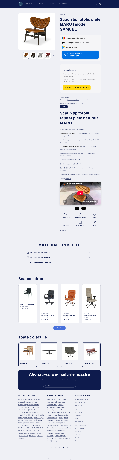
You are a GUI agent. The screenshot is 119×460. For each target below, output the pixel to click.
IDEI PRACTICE (79, 406)
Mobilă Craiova (35, 407)
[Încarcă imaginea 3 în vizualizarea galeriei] (40, 55)
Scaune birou (61, 407)
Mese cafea (56, 423)
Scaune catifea (52, 417)
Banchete (50, 436)
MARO (64, 106)
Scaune (49, 399)
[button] (31, 4)
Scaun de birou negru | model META (27, 305)
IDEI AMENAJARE (32, 428)
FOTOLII (66, 363)
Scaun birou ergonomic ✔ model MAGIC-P (90, 315)
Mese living (59, 420)
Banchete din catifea (61, 438)
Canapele (55, 441)
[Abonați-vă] (74, 385)
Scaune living (51, 402)
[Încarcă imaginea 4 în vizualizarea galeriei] (48, 55)
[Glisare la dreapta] (53, 56)
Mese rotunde (51, 428)
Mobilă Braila (34, 412)
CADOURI (31, 433)
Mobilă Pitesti (33, 415)
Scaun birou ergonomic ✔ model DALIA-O (69, 315)
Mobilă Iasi (29, 402)
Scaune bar (61, 402)
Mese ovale (62, 428)
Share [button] (64, 230)
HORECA (39, 433)
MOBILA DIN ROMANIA (82, 399)
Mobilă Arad (23, 415)
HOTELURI (78, 431)
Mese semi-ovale (65, 425)
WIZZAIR (77, 437)
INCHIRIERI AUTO (80, 425)
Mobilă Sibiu (28, 417)
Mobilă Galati (23, 410)
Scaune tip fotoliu (53, 410)
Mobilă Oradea (34, 410)
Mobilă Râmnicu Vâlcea (32, 423)
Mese (61, 417)
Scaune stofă (63, 415)
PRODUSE (38, 430)
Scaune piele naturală (55, 412)
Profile (77, 441)
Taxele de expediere (73, 100)
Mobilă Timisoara (33, 405)
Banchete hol (52, 430)
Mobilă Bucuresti (24, 399)
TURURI (77, 434)
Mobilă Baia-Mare (30, 420)
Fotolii (49, 441)
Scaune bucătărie (59, 399)
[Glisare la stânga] (20, 56)
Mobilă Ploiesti (24, 412)
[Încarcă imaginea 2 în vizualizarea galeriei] (33, 55)
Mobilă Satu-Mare (25, 425)
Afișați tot (59, 328)
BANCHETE (89, 363)
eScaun (68, 179)
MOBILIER (30, 430)
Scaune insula (52, 405)
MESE (44, 363)
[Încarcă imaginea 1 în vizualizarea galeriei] (26, 55)
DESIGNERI (23, 433)
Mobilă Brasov (24, 407)
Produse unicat (66, 410)
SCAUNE (24, 363)
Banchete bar (60, 433)
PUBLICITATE (23, 436)
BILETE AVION (79, 428)
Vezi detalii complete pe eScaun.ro (77, 87)
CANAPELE (23, 438)
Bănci (69, 428)
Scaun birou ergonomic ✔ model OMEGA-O (47, 315)
